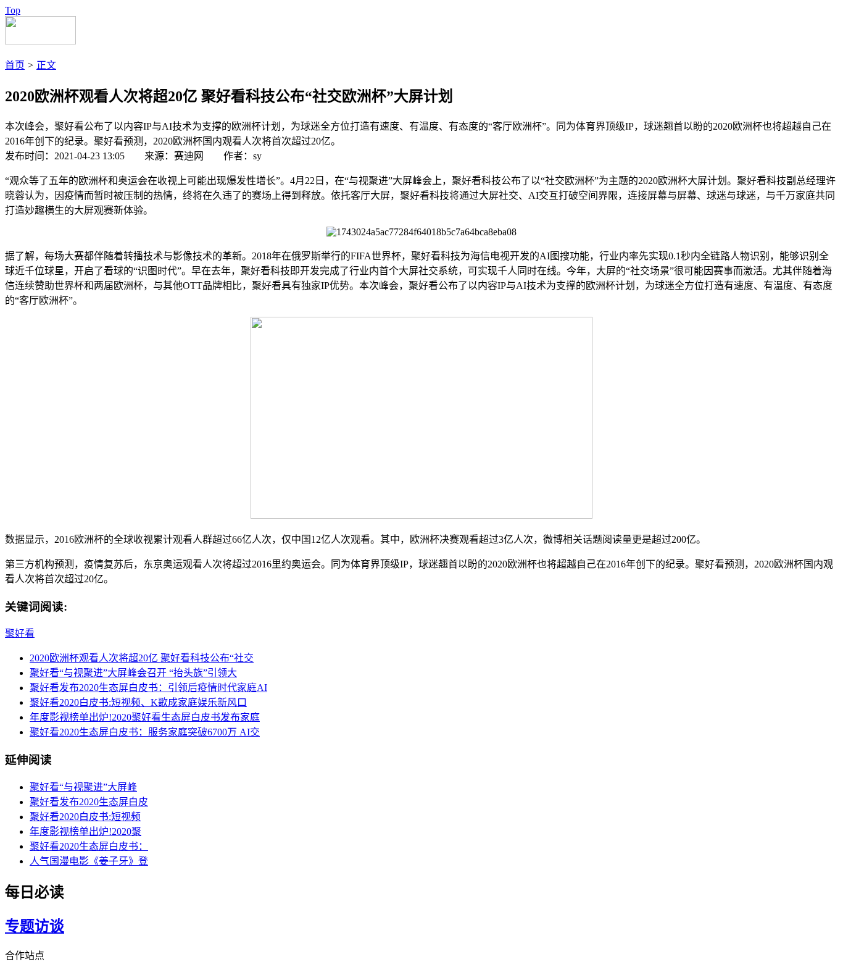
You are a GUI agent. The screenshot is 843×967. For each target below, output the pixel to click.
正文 (46, 65)
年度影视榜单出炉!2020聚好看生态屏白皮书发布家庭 (145, 717)
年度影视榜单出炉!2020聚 (85, 831)
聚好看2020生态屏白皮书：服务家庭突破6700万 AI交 (145, 732)
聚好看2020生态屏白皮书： (89, 846)
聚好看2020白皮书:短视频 (85, 816)
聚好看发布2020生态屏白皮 (89, 802)
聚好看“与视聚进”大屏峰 (83, 787)
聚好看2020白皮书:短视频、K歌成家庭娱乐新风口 (138, 702)
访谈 (49, 926)
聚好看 (20, 633)
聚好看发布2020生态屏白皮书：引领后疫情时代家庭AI (148, 687)
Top (12, 10)
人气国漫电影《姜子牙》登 (89, 861)
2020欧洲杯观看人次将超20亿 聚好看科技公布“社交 (142, 658)
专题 (20, 926)
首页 (15, 65)
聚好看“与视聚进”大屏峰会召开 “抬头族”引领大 (133, 673)
